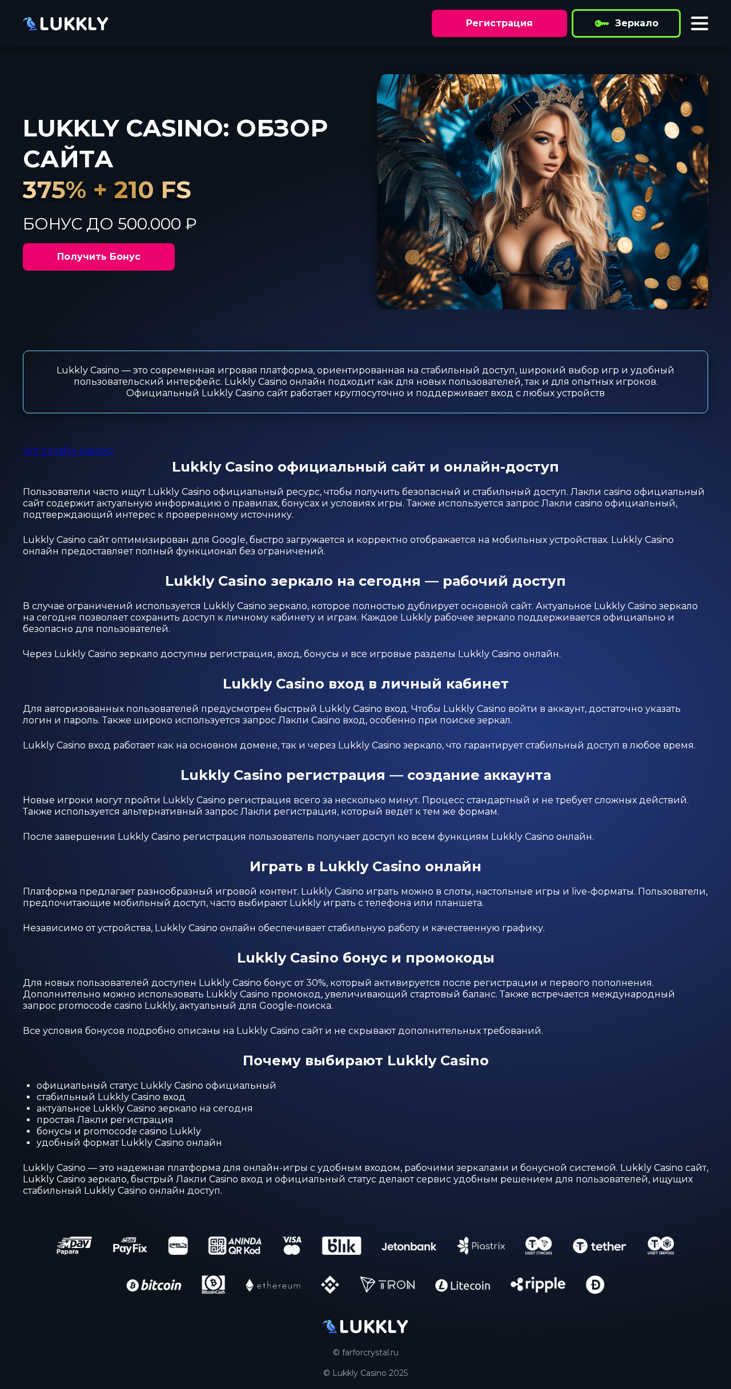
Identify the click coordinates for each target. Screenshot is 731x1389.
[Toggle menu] (699, 23)
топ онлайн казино (68, 450)
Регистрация (499, 23)
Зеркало (636, 23)
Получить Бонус (98, 256)
